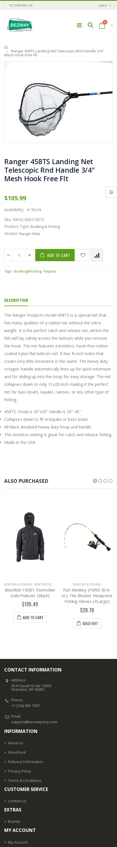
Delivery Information (25, 761)
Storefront (17, 752)
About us (15, 742)
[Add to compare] (97, 255)
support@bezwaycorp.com (34, 721)
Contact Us (17, 800)
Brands (14, 821)
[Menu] (79, 25)
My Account (18, 842)
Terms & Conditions (24, 780)
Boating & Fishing (48, 584)
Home (6, 47)
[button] (95, 480)
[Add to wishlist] (83, 255)
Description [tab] (16, 300)
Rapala (50, 271)
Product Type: (17, 226)
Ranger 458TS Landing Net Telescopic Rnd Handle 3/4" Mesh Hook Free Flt (49, 169)
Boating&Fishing (27, 271)
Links (102, 5)
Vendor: (11, 233)
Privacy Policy (19, 771)
